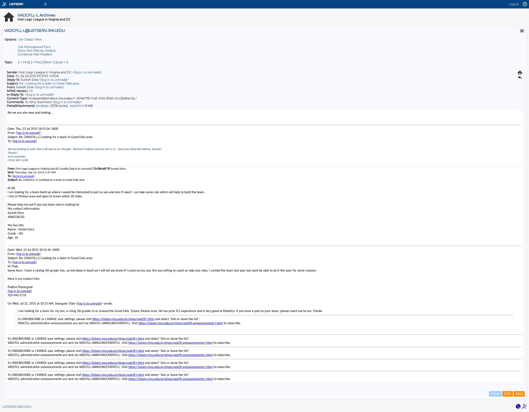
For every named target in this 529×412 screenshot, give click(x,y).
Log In (514, 4)
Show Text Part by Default (37, 50)
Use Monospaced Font (34, 47)
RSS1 (507, 394)
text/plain (42, 106)
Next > (49, 62)
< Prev (36, 62)
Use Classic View (30, 39)
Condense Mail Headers (35, 54)
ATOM (495, 394)
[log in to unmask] (87, 72)
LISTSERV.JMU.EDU (17, 407)
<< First (24, 62)
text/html (77, 106)
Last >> (62, 62)
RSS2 (519, 394)
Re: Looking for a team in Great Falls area (49, 83)
